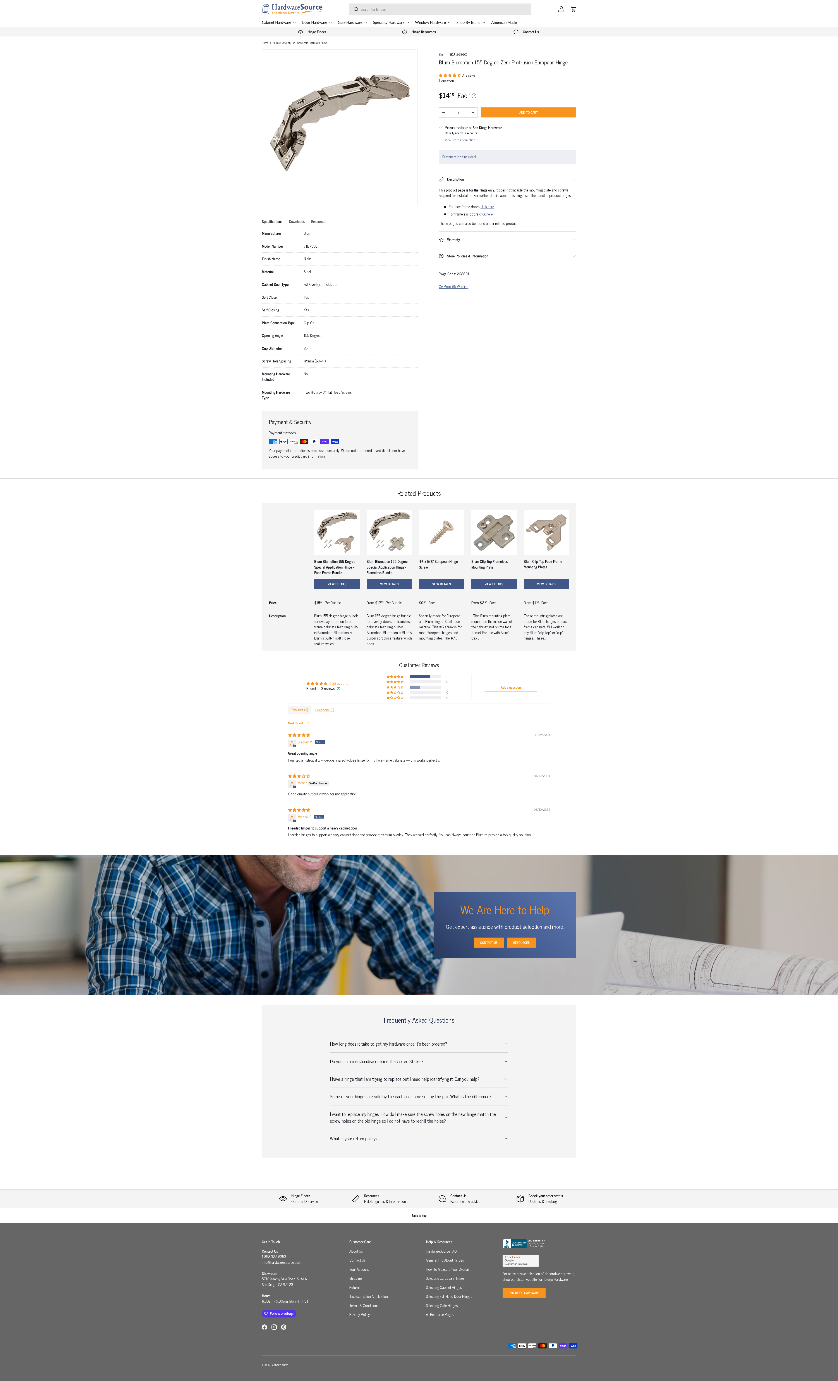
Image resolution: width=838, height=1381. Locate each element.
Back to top (419, 1215)
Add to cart (528, 112)
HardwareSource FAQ (441, 1251)
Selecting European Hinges (445, 1278)
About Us (356, 1251)
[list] (339, 127)
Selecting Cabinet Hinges (444, 1287)
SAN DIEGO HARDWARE (524, 1292)
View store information (460, 140)
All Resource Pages (440, 1314)
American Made (504, 22)
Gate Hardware (350, 22)
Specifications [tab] (272, 221)
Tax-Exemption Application (368, 1296)
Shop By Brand (469, 22)
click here (487, 206)
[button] (573, 9)
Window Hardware (430, 22)
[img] (299, 735)
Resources (521, 942)
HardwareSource (279, 1364)
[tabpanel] (340, 316)
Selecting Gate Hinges (442, 1305)
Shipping (355, 1278)
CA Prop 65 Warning (454, 286)
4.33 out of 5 (339, 683)
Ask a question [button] (511, 687)
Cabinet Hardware (276, 22)
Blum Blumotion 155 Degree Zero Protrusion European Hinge (300, 42)
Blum (442, 54)
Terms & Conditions (364, 1305)
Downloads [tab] (297, 221)
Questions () (324, 710)
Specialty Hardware (388, 22)
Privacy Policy (359, 1314)
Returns (355, 1287)
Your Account (359, 1269)
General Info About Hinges (445, 1260)
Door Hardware (314, 22)
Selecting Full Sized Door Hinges (449, 1296)
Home (265, 42)
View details (337, 584)
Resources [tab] (318, 221)
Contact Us (489, 942)
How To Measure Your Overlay (448, 1269)
